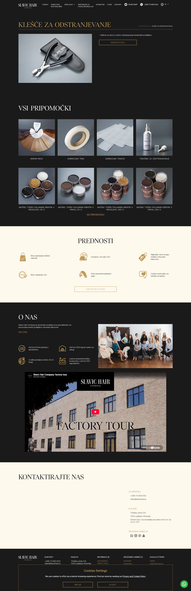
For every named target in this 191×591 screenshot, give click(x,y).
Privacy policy (103, 563)
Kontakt (118, 4)
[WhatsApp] (132, 535)
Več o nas (22, 332)
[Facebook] (140, 535)
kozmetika (100, 4)
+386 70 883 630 (138, 495)
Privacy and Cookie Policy (134, 576)
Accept (112, 584)
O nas (109, 4)
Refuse (78, 584)
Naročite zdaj (118, 42)
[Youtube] (143, 535)
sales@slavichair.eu (138, 499)
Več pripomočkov (95, 214)
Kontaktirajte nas (95, 289)
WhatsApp (127, 561)
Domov (45, 4)
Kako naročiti (102, 561)
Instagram (128, 564)
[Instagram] (136, 535)
